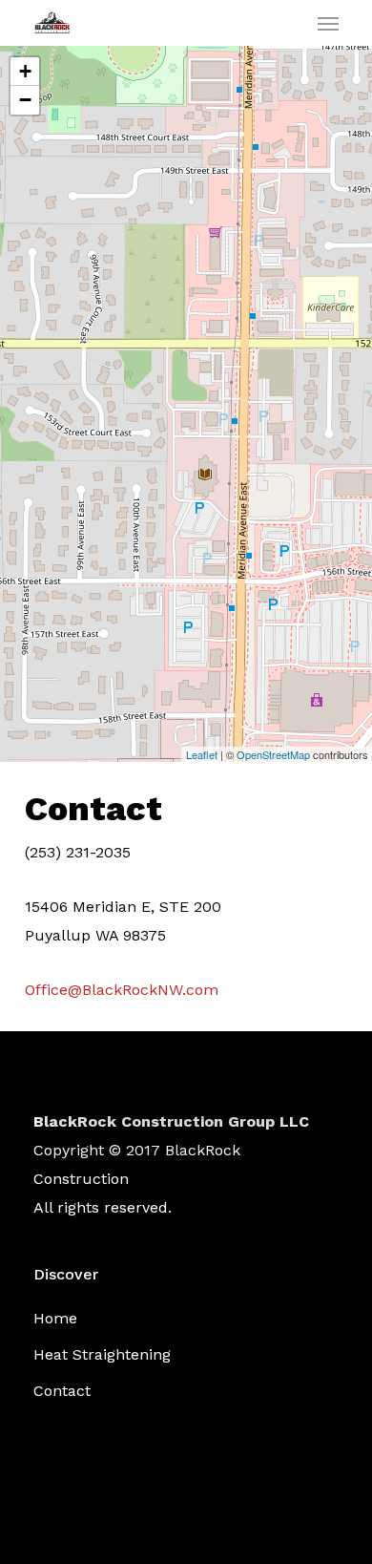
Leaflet (201, 754)
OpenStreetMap (273, 754)
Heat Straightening (102, 1354)
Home (55, 1318)
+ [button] (25, 71)
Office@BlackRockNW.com (121, 990)
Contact (62, 1391)
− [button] (25, 100)
